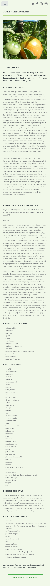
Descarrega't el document (25, 577)
